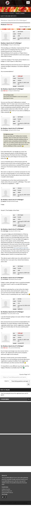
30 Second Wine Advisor (7, 492)
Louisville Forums (8, 13)
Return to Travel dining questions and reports (14, 377)
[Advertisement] (15, 417)
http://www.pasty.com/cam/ (20, 247)
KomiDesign (24, 503)
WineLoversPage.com (7, 490)
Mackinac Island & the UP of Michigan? (14, 20)
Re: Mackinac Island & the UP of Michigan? (12, 89)
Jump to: (6, 381)
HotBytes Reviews (6, 489)
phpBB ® (9, 503)
